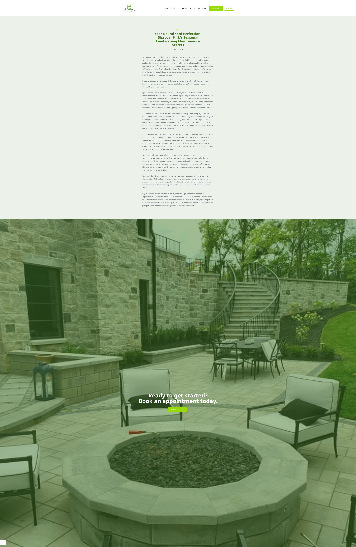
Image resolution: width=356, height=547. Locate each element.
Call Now (229, 8)
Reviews (197, 8)
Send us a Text (216, 8)
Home (167, 8)
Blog (204, 8)
